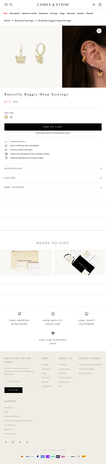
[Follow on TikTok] (27, 442)
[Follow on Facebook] (5, 442)
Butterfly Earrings (24, 20)
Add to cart (53, 127)
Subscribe (13, 390)
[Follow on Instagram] (13, 442)
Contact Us (8, 408)
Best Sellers (15, 13)
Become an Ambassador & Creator (18, 421)
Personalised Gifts (86, 369)
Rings (62, 13)
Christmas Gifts (85, 373)
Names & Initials (29, 13)
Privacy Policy (10, 434)
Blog (60, 386)
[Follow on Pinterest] (20, 442)
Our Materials (64, 369)
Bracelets (71, 13)
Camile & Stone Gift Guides (90, 364)
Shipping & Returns (12, 416)
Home (7, 20)
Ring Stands (47, 386)
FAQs (6, 412)
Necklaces (43, 13)
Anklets (80, 13)
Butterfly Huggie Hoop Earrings (54, 20)
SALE (5, 13)
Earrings (54, 13)
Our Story (62, 364)
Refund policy (64, 382)
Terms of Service (65, 377)
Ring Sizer (63, 373)
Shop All (89, 13)
